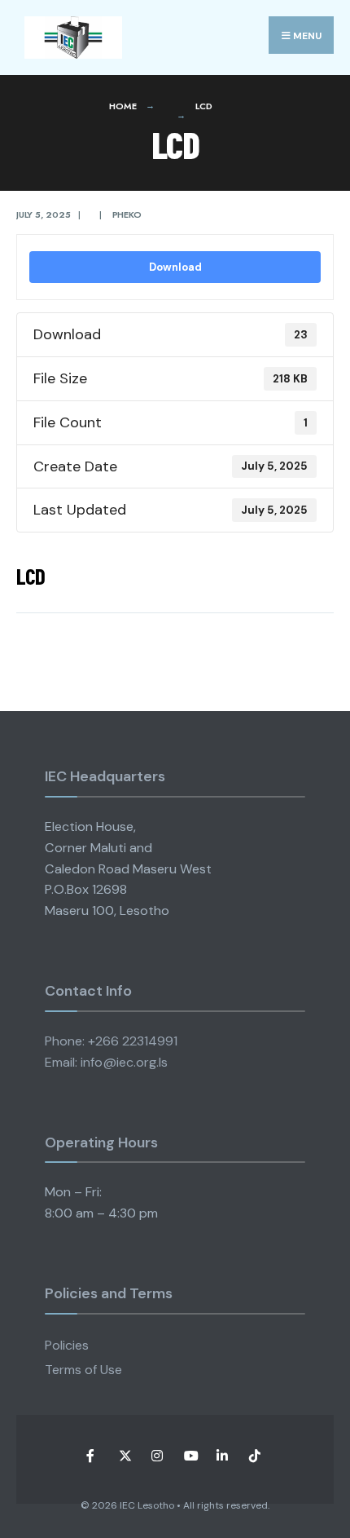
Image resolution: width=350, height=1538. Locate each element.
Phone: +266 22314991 (111, 1041)
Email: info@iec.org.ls (106, 1062)
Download (175, 267)
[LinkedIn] (222, 1456)
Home (122, 106)
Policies (67, 1345)
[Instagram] (156, 1456)
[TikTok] (254, 1456)
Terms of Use (83, 1369)
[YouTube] (189, 1456)
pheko (127, 214)
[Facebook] (91, 1456)
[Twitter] (124, 1456)
